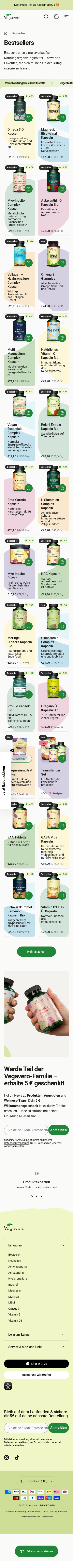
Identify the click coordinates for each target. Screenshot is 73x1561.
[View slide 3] (41, 1196)
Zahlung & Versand (58, 1511)
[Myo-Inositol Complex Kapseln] (19, 179)
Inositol (13, 1284)
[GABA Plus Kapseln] (53, 816)
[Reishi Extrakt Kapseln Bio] (53, 404)
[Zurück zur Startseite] (5, 33)
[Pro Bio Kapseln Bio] (19, 685)
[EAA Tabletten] (19, 816)
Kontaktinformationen (30, 1516)
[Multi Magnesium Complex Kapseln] (19, 329)
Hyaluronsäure (17, 1278)
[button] (5, 780)
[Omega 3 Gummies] (53, 253)
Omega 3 (14, 1308)
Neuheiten (14, 1260)
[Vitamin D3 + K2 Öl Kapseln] (53, 886)
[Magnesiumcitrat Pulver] (19, 749)
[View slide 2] (36, 1196)
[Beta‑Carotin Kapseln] (19, 479)
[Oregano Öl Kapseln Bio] (53, 685)
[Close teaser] (12, 751)
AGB (46, 1511)
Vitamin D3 (15, 1320)
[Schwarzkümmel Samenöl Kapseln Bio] (19, 886)
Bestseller (14, 1254)
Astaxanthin (16, 1272)
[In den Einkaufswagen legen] (29, 118)
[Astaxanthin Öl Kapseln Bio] (53, 179)
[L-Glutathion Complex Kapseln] (53, 479)
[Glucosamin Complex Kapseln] (53, 617)
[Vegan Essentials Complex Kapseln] (19, 404)
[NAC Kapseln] (53, 553)
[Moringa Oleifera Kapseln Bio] (19, 617)
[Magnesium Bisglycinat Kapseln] (53, 108)
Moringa (13, 1296)
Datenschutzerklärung (16, 1143)
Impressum (47, 1516)
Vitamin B (14, 1314)
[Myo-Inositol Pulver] (19, 553)
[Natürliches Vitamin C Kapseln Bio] (53, 329)
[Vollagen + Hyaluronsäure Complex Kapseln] (19, 253)
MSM (11, 1302)
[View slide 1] (31, 1196)
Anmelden (58, 1130)
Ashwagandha (17, 1266)
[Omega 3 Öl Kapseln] (19, 108)
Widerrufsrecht (34, 1511)
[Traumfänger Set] (53, 749)
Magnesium (15, 1290)
